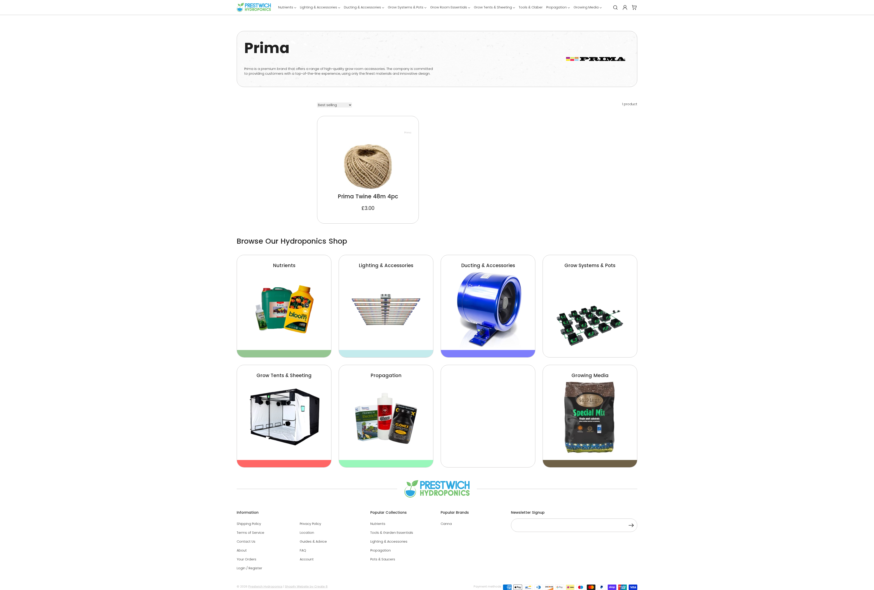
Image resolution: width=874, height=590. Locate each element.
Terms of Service (250, 532)
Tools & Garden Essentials (391, 532)
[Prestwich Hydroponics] (254, 7)
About (242, 550)
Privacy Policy (310, 523)
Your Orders (246, 559)
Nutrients (377, 523)
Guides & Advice (313, 541)
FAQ (303, 550)
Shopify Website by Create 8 (306, 586)
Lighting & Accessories (388, 541)
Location (307, 532)
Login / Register (249, 568)
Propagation (380, 550)
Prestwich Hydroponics (265, 586)
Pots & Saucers (382, 559)
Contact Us (246, 541)
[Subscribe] (631, 526)
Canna (446, 523)
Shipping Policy (249, 523)
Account (307, 559)
